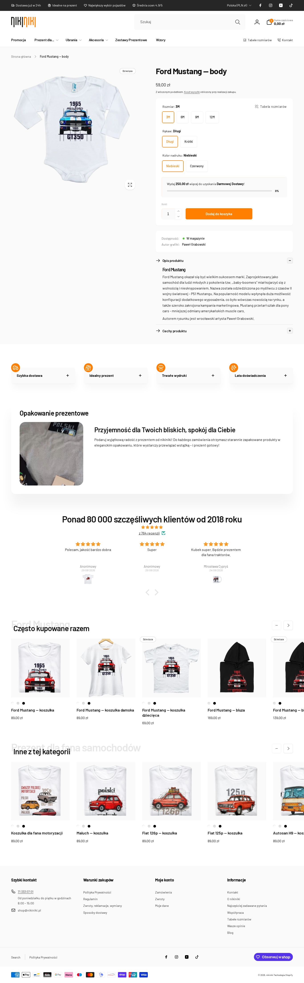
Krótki (188, 141)
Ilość (164, 204)
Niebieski (172, 166)
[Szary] (209, 703)
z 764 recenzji (149, 533)
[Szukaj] (237, 22)
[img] (152, 527)
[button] (45, 40)
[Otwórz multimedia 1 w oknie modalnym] (74, 129)
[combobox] (189, 22)
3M (168, 117)
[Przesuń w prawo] (288, 625)
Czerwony (197, 166)
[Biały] (12, 703)
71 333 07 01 (25, 891)
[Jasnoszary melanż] (18, 703)
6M (182, 117)
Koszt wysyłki (192, 91)
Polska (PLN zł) (237, 5)
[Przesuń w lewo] (276, 625)
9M (197, 117)
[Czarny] (23, 703)
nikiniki (269, 975)
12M (212, 117)
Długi (170, 141)
